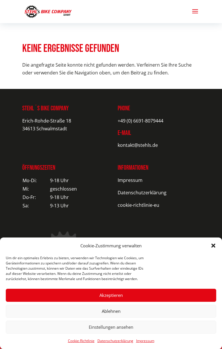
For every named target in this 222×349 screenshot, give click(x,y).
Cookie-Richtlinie (81, 340)
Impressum (145, 340)
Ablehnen (111, 311)
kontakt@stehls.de (138, 145)
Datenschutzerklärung (115, 340)
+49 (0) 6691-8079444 (140, 121)
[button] (213, 245)
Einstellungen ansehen (111, 327)
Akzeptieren (111, 295)
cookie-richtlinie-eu (138, 205)
